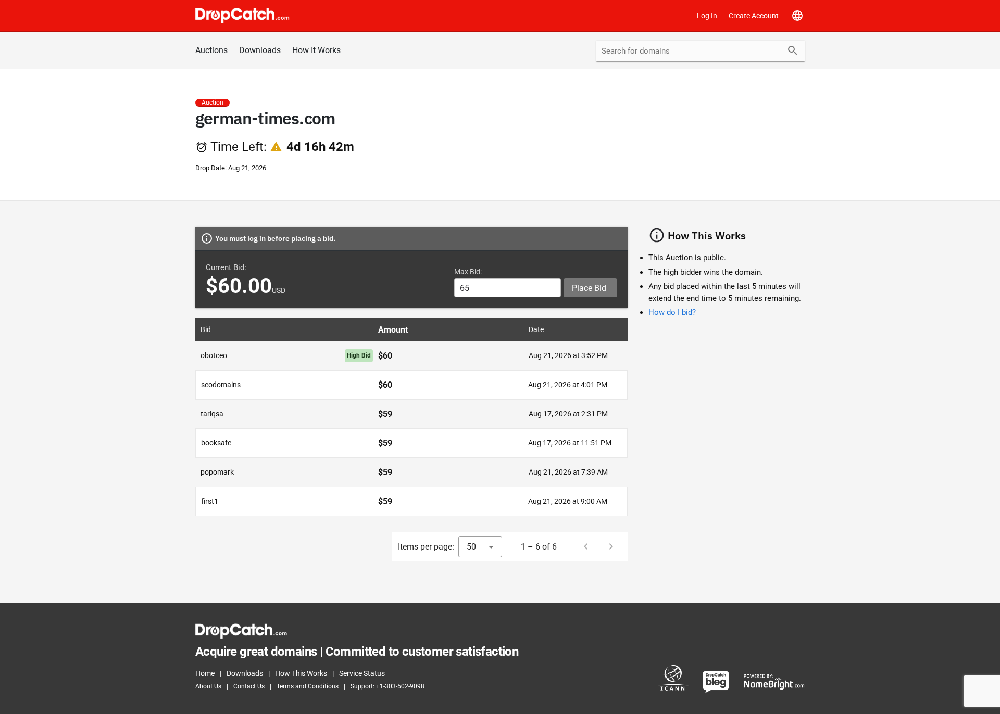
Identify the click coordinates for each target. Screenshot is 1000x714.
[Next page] (610, 546)
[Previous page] (585, 546)
